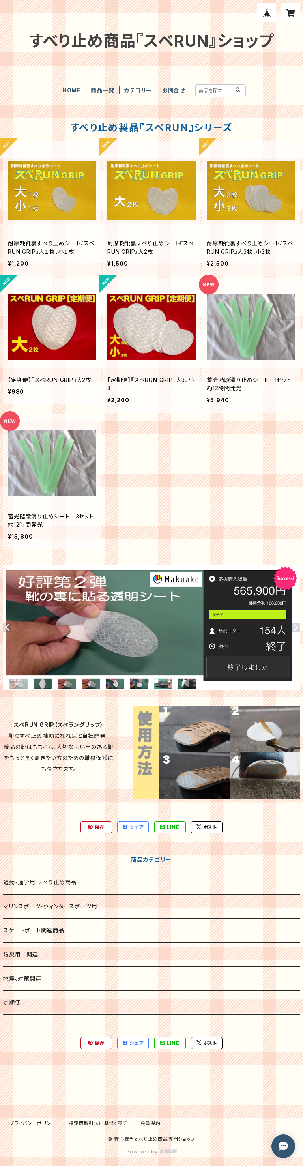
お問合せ (173, 90)
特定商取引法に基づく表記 (98, 1123)
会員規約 (150, 1123)
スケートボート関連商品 (33, 930)
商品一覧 (102, 90)
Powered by (142, 1152)
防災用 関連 (20, 954)
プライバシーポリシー (32, 1123)
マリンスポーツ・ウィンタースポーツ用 (50, 906)
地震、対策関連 (22, 978)
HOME (71, 90)
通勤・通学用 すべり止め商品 (40, 882)
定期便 (12, 1002)
